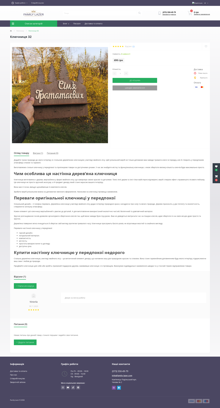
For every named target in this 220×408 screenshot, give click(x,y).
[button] (216, 178)
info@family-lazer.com (122, 375)
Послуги (77, 23)
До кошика (135, 80)
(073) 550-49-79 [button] (120, 371)
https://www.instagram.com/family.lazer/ (63, 387)
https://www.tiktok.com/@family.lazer (73, 387)
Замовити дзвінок (169, 14)
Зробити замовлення (202, 14)
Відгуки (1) (38, 153)
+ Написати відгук (25, 286)
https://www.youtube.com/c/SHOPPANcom (68, 387)
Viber (114, 388)
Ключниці (20, 31)
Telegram (119, 388)
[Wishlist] (206, 46)
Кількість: (117, 69)
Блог (65, 23)
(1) (134, 46)
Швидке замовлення (135, 88)
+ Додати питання (25, 342)
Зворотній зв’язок (17, 382)
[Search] (139, 13)
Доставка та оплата (93, 23)
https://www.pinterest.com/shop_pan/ (78, 387)
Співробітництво (37, 3)
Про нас (13, 375)
